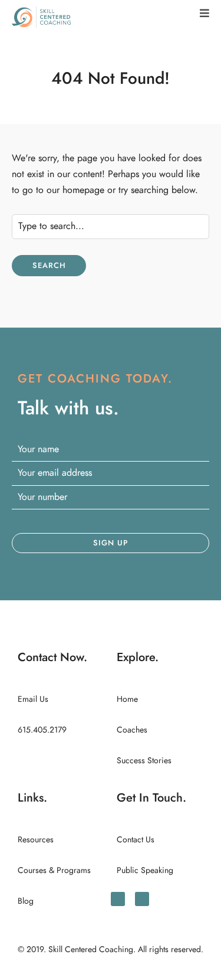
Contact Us (135, 839)
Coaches (132, 729)
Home (127, 699)
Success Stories (144, 760)
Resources (36, 839)
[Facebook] (118, 899)
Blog (26, 901)
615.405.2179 (42, 729)
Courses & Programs (54, 870)
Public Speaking (145, 870)
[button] (204, 13)
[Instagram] (142, 899)
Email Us (33, 699)
